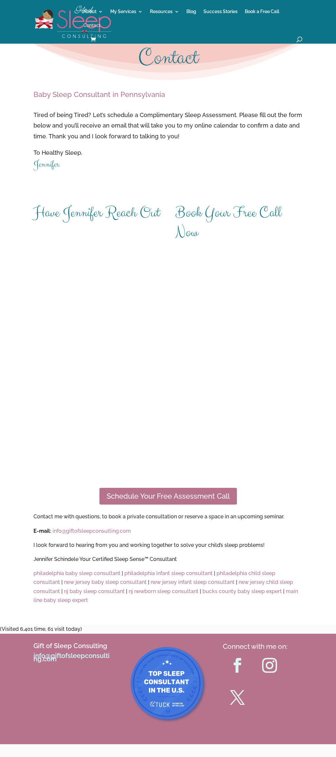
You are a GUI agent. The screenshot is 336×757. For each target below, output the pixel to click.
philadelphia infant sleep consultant (168, 573)
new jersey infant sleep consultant (193, 582)
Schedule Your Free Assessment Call (168, 496)
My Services (123, 11)
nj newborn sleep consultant (163, 591)
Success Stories (220, 11)
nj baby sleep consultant (94, 591)
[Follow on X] (237, 697)
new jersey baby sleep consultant (106, 582)
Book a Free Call (262, 11)
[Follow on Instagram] (269, 665)
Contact (91, 25)
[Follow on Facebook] (237, 665)
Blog (191, 11)
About (89, 11)
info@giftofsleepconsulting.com (71, 657)
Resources (161, 11)
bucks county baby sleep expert (242, 591)
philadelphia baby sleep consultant (76, 573)
